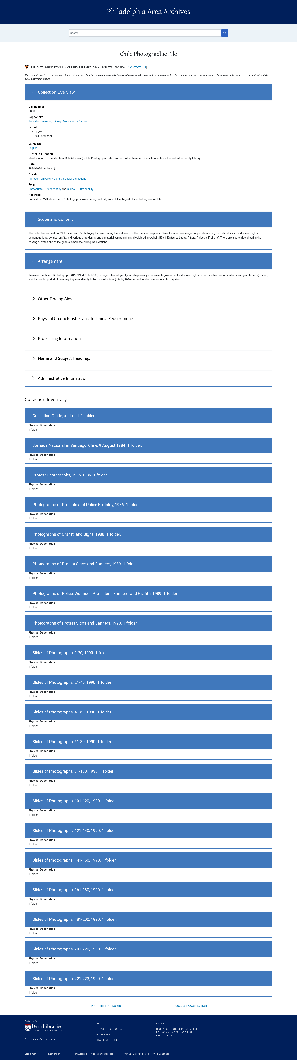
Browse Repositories (109, 1029)
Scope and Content (55, 219)
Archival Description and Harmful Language (146, 1054)
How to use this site (108, 1040)
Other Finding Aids (55, 298)
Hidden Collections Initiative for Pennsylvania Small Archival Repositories (177, 1032)
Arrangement (50, 261)
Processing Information (59, 338)
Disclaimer (30, 1054)
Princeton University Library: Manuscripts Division (58, 121)
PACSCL (160, 1023)
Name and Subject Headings (64, 358)
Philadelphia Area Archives (148, 11)
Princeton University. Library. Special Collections (57, 178)
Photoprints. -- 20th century (45, 189)
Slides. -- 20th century (80, 189)
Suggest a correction (191, 1005)
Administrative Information (63, 378)
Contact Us (137, 67)
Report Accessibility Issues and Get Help (92, 1054)
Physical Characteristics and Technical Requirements (86, 318)
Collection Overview (56, 92)
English (33, 148)
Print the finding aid (106, 1006)
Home (99, 1023)
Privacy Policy (53, 1054)
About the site (105, 1034)
